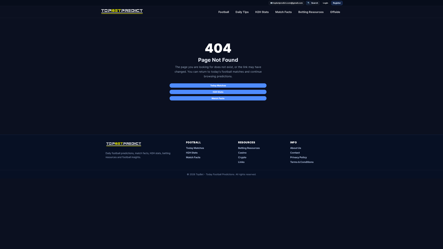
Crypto (242, 157)
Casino (242, 152)
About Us (295, 147)
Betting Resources (311, 12)
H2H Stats (262, 12)
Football (223, 12)
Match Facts (283, 12)
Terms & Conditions (302, 161)
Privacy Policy (298, 157)
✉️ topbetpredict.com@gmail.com (286, 3)
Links (241, 161)
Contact (295, 152)
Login (325, 3)
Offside (335, 12)
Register (337, 3)
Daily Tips (242, 12)
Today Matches (218, 85)
